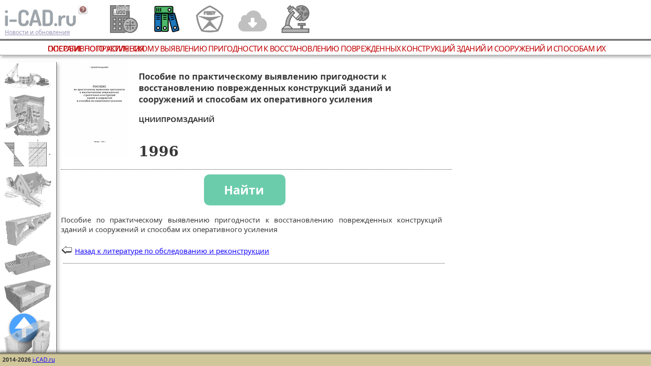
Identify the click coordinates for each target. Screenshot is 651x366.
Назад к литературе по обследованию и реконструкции (172, 250)
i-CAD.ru (43, 360)
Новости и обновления (37, 32)
